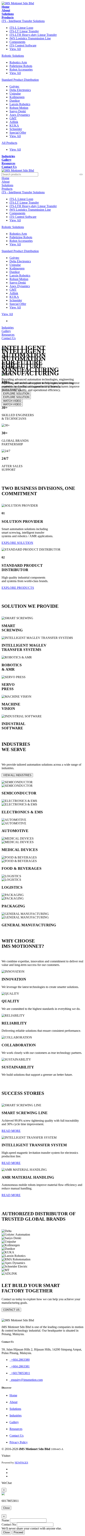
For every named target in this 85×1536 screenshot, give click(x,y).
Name (5, 1520)
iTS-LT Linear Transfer (24, 31)
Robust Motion (18, 107)
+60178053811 (19, 1373)
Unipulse (15, 93)
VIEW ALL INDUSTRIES (17, 775)
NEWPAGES (21, 1462)
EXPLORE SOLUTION (16, 397)
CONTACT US (11, 1309)
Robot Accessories (21, 69)
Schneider (15, 129)
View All (15, 49)
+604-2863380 (19, 1359)
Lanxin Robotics (19, 104)
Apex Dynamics (19, 115)
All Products (9, 142)
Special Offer (17, 132)
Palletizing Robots (20, 66)
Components (17, 42)
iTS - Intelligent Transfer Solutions (23, 21)
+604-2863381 (19, 1366)
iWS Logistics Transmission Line (30, 38)
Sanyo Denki (17, 111)
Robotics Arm (18, 62)
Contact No (9, 1524)
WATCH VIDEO (12, 404)
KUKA (14, 125)
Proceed (18, 1532)
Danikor (14, 100)
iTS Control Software (22, 45)
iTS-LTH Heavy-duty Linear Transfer (33, 34)
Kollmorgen (17, 97)
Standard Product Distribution (20, 79)
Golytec (14, 86)
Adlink (13, 122)
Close (6, 1507)
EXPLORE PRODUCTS (18, 587)
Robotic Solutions (13, 55)
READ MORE (11, 1130)
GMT (13, 118)
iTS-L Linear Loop (21, 27)
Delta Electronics (20, 90)
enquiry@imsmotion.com (26, 1379)
